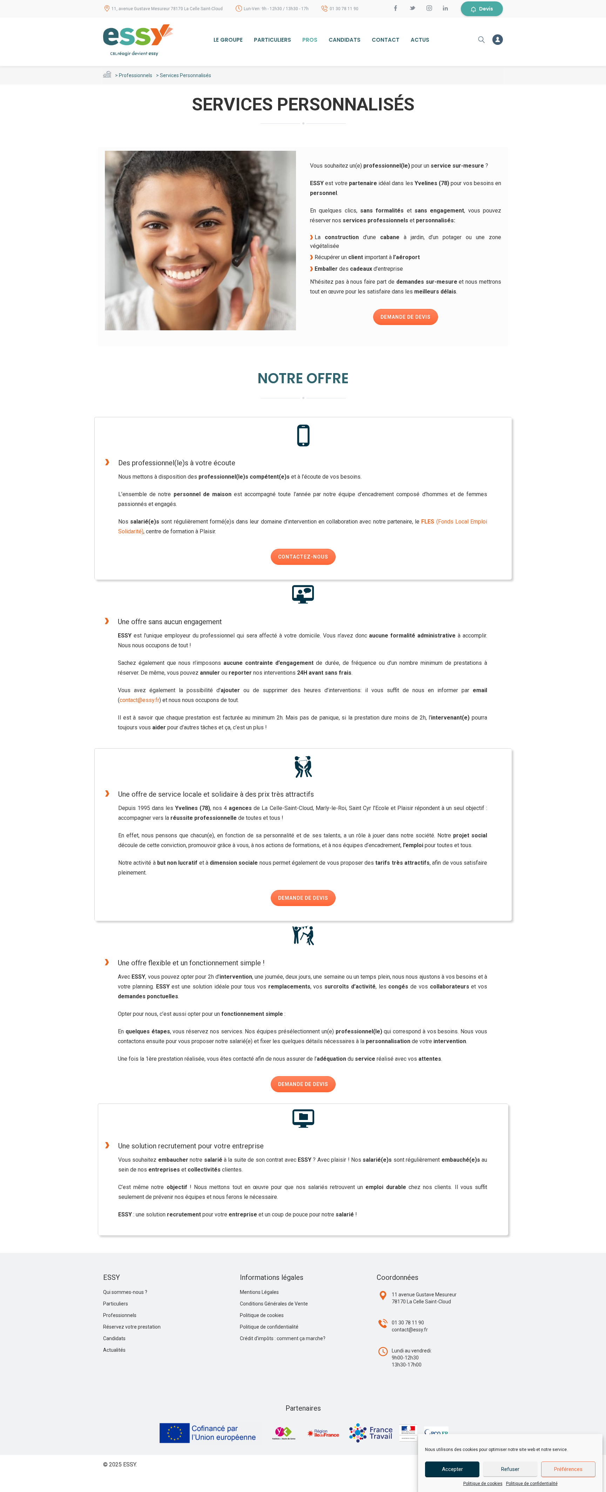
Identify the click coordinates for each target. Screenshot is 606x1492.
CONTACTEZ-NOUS (303, 557)
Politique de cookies (483, 1483)
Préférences (568, 1469)
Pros (309, 39)
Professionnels (135, 75)
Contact (385, 39)
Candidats (345, 39)
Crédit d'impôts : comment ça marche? (282, 1338)
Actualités (114, 1350)
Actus (420, 39)
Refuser (510, 1469)
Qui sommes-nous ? (125, 1292)
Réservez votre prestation (132, 1327)
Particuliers (272, 39)
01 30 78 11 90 (344, 8)
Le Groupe (228, 39)
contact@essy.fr (139, 700)
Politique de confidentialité (532, 1483)
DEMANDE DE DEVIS (406, 317)
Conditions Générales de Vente (274, 1304)
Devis (486, 8)
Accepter (452, 1469)
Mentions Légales (259, 1292)
